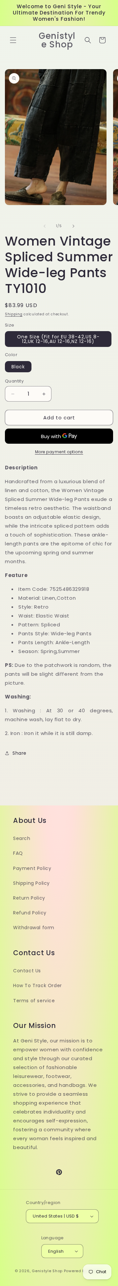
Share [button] (19, 753)
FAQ (18, 853)
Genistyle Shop (47, 1270)
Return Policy (29, 898)
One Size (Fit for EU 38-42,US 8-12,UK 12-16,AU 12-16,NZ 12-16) (58, 339)
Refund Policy (30, 912)
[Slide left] (44, 226)
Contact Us (27, 970)
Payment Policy (32, 868)
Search (21, 838)
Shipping (14, 314)
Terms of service (34, 1000)
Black (18, 366)
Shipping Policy (31, 883)
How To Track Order (37, 985)
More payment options (59, 452)
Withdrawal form (33, 927)
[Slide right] (73, 226)
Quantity (14, 381)
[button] (13, 40)
